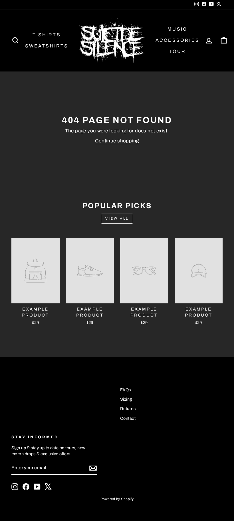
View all (117, 218)
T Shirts (47, 34)
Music (177, 29)
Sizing (126, 399)
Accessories (177, 40)
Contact (128, 418)
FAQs (125, 389)
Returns (128, 408)
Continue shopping (117, 141)
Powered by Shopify (117, 499)
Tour (177, 51)
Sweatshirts (46, 45)
